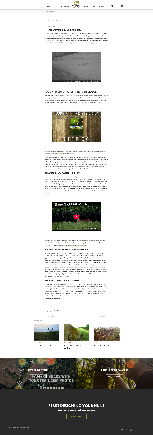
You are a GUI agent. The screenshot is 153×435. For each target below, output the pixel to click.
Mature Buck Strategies (54, 21)
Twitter (58, 311)
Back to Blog (51, 11)
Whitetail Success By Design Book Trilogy (63, 153)
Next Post (103, 316)
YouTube (122, 430)
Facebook (54, 311)
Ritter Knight (13, 429)
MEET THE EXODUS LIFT (114, 376)
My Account (112, 6)
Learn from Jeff (76, 416)
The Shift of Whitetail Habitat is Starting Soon (72, 245)
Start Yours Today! (38, 376)
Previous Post (51, 316)
